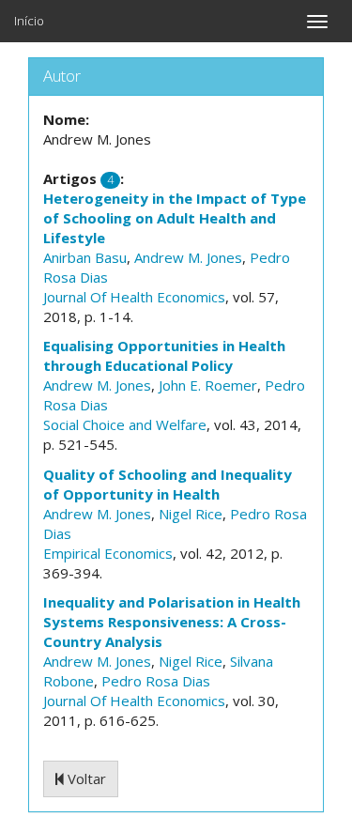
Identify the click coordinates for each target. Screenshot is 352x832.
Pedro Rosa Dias (155, 680)
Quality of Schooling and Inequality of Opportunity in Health (167, 484)
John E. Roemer (208, 385)
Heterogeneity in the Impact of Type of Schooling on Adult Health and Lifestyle (174, 218)
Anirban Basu (85, 257)
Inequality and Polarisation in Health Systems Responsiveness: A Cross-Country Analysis (171, 622)
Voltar (85, 778)
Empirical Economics (108, 553)
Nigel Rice (190, 513)
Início (29, 20)
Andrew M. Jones (188, 257)
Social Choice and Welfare (125, 424)
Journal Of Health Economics (134, 296)
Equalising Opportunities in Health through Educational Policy (164, 355)
